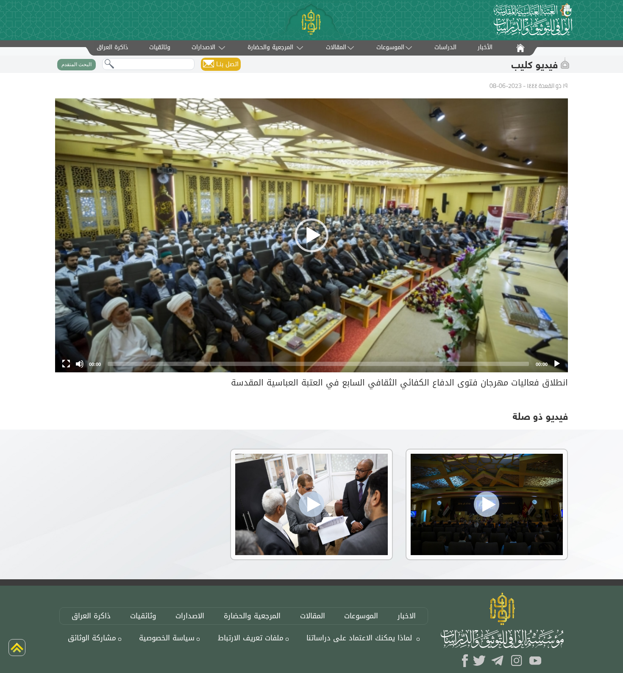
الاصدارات (204, 47)
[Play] (557, 364)
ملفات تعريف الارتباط (251, 638)
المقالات (336, 47)
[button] (311, 235)
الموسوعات (390, 47)
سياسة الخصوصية (167, 638)
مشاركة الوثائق (92, 638)
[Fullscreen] (66, 364)
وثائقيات (143, 616)
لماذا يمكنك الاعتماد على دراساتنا (359, 638)
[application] (311, 235)
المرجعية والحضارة (270, 47)
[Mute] (79, 364)
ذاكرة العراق (91, 616)
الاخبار (407, 616)
